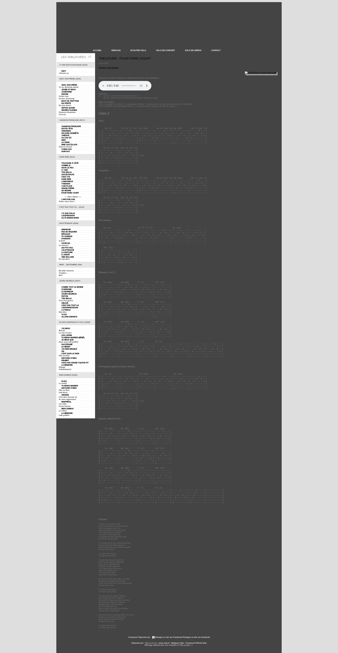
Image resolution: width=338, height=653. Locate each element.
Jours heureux (69, 294)
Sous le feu (67, 168)
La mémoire (67, 365)
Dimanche (66, 229)
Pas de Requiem (69, 232)
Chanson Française (71, 126)
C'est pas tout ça (70, 305)
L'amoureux (67, 181)
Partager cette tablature (109, 68)
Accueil (97, 50)
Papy (63, 71)
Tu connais (66, 236)
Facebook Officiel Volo (196, 643)
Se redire (66, 190)
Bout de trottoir (70, 101)
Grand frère (67, 188)
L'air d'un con (68, 199)
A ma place (66, 186)
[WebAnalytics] (169, 641)
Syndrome (66, 289)
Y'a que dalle (68, 213)
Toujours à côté (70, 163)
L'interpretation (69, 308)
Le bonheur (67, 292)
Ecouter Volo (138, 50)
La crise (65, 142)
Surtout (65, 151)
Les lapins (66, 335)
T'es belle (66, 172)
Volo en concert (165, 50)
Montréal (66, 402)
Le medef (65, 347)
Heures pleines (69, 110)
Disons (64, 94)
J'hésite (65, 135)
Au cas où (66, 138)
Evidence (66, 239)
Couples (65, 243)
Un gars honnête (70, 133)
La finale (66, 310)
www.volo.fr (164, 643)
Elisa (64, 381)
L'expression (68, 215)
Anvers (65, 395)
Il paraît (65, 255)
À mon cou (66, 149)
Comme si (65, 165)
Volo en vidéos (193, 50)
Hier (63, 140)
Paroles (116, 50)
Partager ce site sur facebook (196, 637)
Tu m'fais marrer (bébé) (72, 337)
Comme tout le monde (72, 287)
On (62, 351)
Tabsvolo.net (137, 643)
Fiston (64, 296)
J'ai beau (65, 328)
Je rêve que (67, 340)
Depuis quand (68, 108)
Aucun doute (67, 174)
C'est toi (65, 177)
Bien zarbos (67, 409)
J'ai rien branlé (69, 349)
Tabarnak (66, 131)
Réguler (65, 234)
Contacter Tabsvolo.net (139, 637)
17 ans (64, 170)
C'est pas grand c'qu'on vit (75, 363)
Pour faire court (70, 193)
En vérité (66, 103)
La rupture (67, 252)
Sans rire (66, 179)
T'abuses (65, 184)
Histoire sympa (69, 358)
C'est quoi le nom (70, 353)
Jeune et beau (68, 89)
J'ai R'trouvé (67, 250)
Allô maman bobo (70, 218)
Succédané (67, 344)
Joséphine (66, 92)
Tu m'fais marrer (69, 386)
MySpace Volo (177, 643)
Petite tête (67, 129)
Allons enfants (69, 317)
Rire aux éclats (69, 145)
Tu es (64, 314)
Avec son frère (69, 85)
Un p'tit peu (67, 248)
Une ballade (67, 257)
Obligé (64, 303)
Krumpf (65, 360)
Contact (216, 50)
